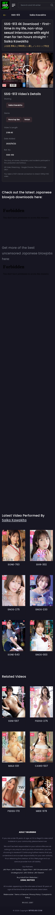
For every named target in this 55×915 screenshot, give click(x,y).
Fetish (27, 119)
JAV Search (39, 872)
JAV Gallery (16, 869)
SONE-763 (14, 564)
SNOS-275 (14, 609)
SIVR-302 (41, 564)
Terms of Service (21, 894)
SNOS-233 (41, 609)
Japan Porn (27, 869)
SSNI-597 (13, 721)
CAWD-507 (41, 766)
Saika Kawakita (15, 105)
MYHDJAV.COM (35, 910)
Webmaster (8, 894)
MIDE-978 (41, 811)
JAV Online (28, 872)
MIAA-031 (13, 766)
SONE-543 (14, 654)
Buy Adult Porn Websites (27, 877)
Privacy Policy (34, 894)
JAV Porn (6, 869)
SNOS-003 (41, 654)
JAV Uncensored (40, 869)
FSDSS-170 (14, 811)
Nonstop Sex (14, 119)
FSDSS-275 (41, 721)
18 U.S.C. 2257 (27, 902)
